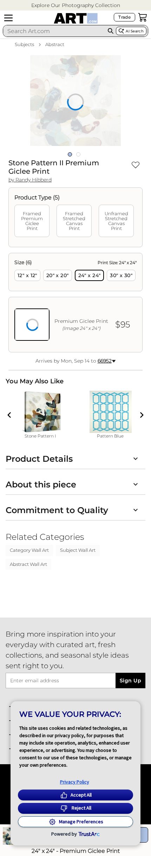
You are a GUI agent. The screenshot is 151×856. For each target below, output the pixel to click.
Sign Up (130, 680)
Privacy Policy (74, 782)
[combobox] (54, 31)
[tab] (32, 221)
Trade (124, 17)
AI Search (135, 31)
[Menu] (8, 18)
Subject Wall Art (78, 550)
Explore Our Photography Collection (75, 5)
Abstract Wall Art (28, 564)
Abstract (54, 44)
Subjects (24, 44)
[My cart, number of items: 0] (142, 17)
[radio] (27, 275)
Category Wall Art (29, 550)
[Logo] (76, 18)
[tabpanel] (75, 302)
